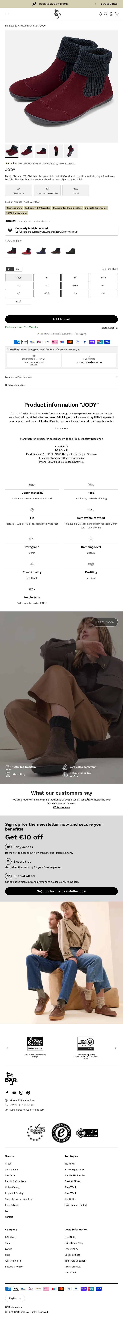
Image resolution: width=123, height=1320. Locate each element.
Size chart (112, 268)
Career (8, 1249)
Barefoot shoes (72, 1181)
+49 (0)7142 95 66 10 (21, 1104)
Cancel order (71, 1272)
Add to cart (61, 319)
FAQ (7, 1211)
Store (7, 1243)
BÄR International (14, 1306)
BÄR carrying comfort (76, 1205)
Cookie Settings (72, 1254)
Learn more (105, 622)
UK (17, 269)
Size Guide (10, 1175)
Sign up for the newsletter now (61, 891)
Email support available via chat (89, 362)
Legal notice (71, 1237)
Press (7, 1254)
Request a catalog (14, 1193)
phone (38, 362)
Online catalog (12, 1187)
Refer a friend (12, 1205)
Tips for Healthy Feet (75, 1175)
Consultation (11, 1169)
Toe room (70, 1163)
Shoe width (71, 1187)
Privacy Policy (71, 1249)
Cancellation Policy (74, 1243)
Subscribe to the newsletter (19, 1199)
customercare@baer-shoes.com (26, 1109)
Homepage (11, 25)
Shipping (21, 221)
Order (8, 1163)
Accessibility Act (73, 1266)
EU (9, 269)
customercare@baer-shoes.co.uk (65, 457)
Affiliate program (13, 1260)
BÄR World (10, 1237)
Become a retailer (14, 1266)
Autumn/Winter (29, 25)
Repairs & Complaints (15, 1181)
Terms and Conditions (75, 1260)
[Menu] (7, 14)
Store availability (110, 328)
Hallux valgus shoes (74, 1169)
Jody (42, 25)
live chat (33, 364)
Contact (9, 1216)
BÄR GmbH (20, 1311)
